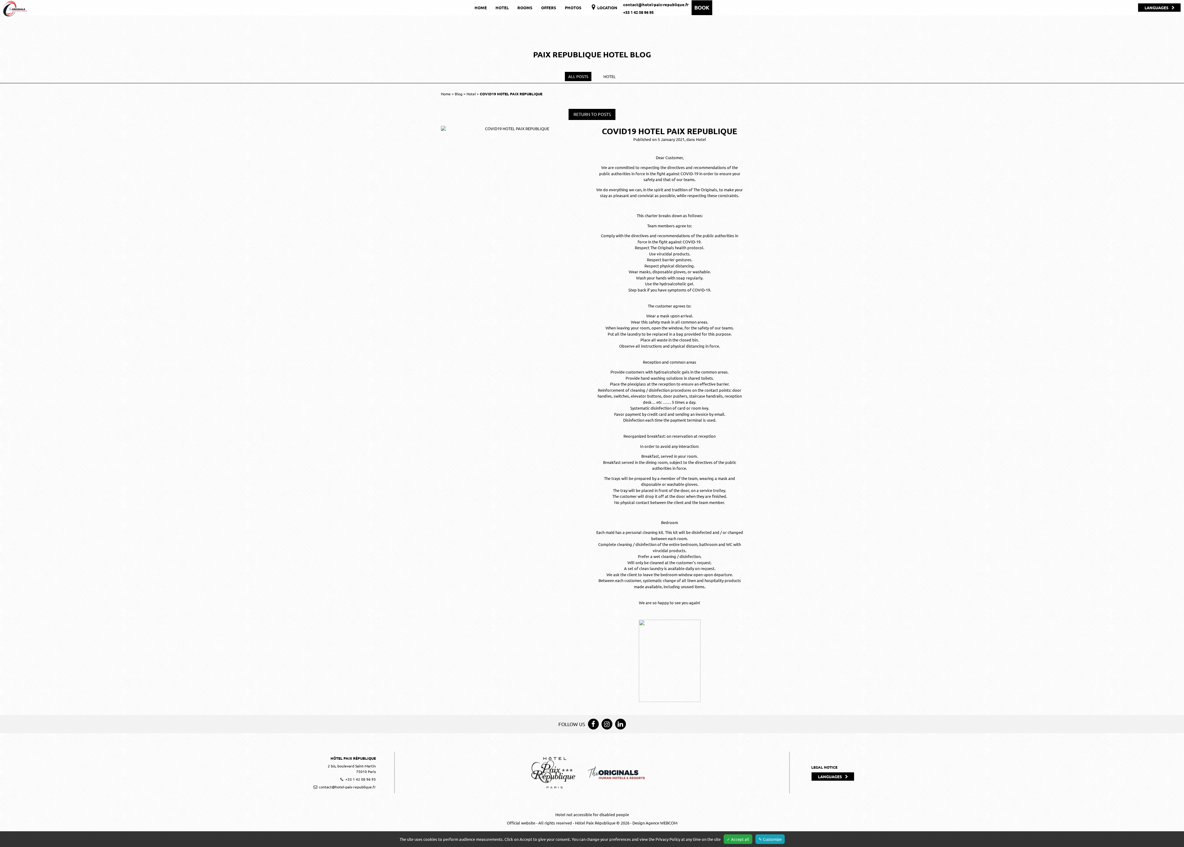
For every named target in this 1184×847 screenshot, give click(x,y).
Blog (459, 93)
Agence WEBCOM (661, 822)
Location (606, 7)
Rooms (524, 7)
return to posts (592, 114)
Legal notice (824, 767)
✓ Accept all (738, 839)
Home (481, 7)
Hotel (502, 7)
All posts (578, 76)
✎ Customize (770, 839)
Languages (1157, 7)
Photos (573, 7)
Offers (548, 7)
